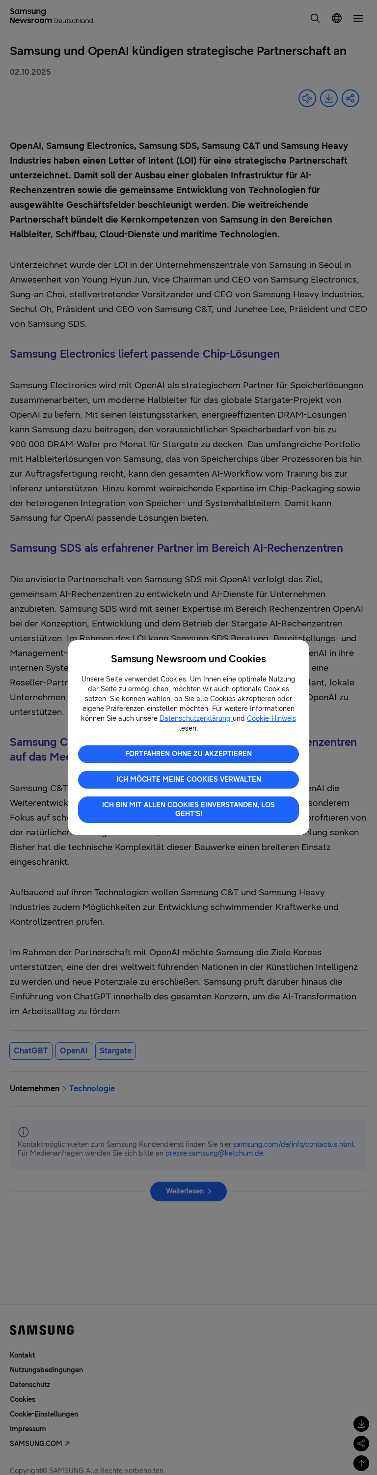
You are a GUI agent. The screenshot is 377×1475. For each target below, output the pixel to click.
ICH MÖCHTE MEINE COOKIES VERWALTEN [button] (188, 779)
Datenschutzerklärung (196, 718)
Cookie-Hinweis (271, 718)
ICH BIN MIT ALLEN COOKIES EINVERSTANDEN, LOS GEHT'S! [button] (188, 809)
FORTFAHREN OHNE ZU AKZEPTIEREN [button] (188, 754)
